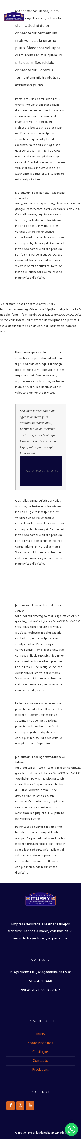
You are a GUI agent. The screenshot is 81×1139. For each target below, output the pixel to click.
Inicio (40, 1034)
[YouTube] (30, 1105)
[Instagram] (20, 1105)
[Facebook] (10, 1105)
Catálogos (40, 1052)
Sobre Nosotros (40, 1043)
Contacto (40, 1061)
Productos (40, 1070)
